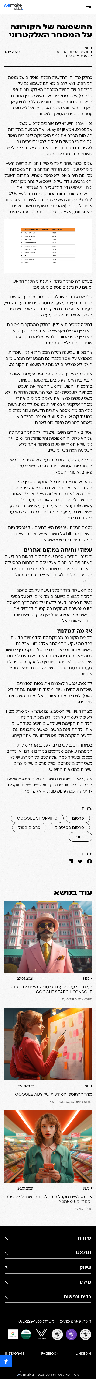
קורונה (80, 837)
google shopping (37, 819)
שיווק (85, 1267)
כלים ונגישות (77, 1297)
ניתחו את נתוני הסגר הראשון (36, 282)
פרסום (78, 819)
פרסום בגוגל (29, 828)
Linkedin (83, 1353)
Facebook (49, 1353)
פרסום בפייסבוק (69, 828)
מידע (85, 1282)
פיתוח (84, 1238)
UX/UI (83, 1253)
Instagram (14, 1353)
